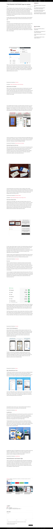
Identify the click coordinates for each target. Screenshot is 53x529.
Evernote (16, 326)
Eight (16, 410)
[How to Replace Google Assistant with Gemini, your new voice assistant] (28, 489)
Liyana (7, 6)
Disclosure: (8, 478)
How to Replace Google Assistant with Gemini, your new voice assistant (28, 493)
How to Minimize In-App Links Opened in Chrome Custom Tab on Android (19, 493)
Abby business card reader (19, 143)
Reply (9, 509)
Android (7, 491)
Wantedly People (18, 195)
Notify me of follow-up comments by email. (12, 523)
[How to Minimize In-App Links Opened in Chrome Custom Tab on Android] (19, 489)
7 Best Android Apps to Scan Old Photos (16, 84)
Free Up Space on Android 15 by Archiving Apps (11, 492)
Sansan (16, 368)
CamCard (16, 82)
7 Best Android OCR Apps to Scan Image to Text (18, 197)
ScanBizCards (17, 456)
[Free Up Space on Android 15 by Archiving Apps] (11, 489)
